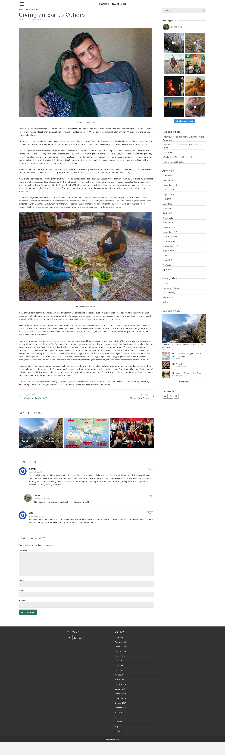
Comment (23, 550)
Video (165, 302)
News (165, 283)
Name (21, 580)
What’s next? (168, 152)
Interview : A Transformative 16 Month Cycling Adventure (183, 138)
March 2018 (168, 218)
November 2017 (170, 236)
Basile (40, 19)
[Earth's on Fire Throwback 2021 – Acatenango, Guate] (174, 86)
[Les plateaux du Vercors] (195, 43)
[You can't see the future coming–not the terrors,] (174, 43)
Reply (150, 469)
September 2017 (170, 246)
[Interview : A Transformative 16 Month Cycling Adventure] (184, 328)
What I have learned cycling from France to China (182, 146)
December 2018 (170, 185)
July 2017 (167, 255)
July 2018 (167, 199)
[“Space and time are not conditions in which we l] (174, 107)
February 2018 (169, 222)
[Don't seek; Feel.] (195, 86)
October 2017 (169, 241)
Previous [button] (21, 433)
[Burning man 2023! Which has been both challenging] (174, 64)
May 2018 (167, 208)
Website (22, 600)
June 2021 (167, 175)
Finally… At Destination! (174, 161)
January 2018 (169, 227)
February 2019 (169, 180)
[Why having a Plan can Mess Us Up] (166, 374)
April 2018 (167, 213)
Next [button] (151, 433)
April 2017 (167, 269)
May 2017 (167, 264)
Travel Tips (168, 297)
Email (21, 590)
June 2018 (167, 203)
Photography (169, 292)
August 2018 (168, 194)
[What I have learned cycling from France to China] (166, 356)
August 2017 (168, 250)
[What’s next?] (166, 365)
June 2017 (167, 260)
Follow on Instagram (186, 121)
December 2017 (170, 232)
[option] (41, 433)
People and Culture (28, 10)
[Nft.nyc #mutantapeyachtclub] (195, 64)
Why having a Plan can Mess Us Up (178, 157)
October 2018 (169, 189)
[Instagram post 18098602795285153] (195, 107)
